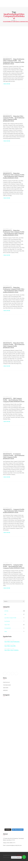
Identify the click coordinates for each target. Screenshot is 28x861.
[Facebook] (4, 673)
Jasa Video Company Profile (10, 617)
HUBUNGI (5, 690)
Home (13, 20)
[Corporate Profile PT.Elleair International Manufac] (14, 731)
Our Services (7, 621)
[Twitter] (8, 673)
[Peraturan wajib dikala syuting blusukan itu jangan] (14, 709)
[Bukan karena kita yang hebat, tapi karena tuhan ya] (14, 795)
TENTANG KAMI (7, 685)
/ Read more (6, 83)
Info (5, 614)
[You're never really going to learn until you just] (14, 817)
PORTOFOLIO (6, 682)
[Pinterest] (12, 673)
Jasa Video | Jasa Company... (11, 650)
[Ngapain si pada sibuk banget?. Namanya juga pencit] (14, 774)
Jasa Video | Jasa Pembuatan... (12, 641)
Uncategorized (7, 628)
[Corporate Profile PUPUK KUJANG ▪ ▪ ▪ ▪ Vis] (14, 752)
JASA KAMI (5, 687)
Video (5, 631)
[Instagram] (16, 673)
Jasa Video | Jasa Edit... (10, 646)
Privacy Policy (6, 857)
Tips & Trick (7, 624)
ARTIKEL (6, 611)
